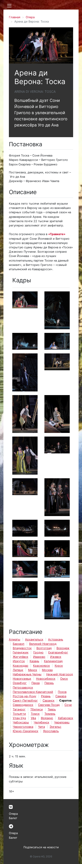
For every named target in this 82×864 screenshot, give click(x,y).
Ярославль (51, 731)
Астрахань (55, 639)
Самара (60, 696)
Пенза (35, 683)
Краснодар (20, 665)
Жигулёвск (20, 656)
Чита (41, 726)
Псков (62, 692)
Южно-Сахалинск (25, 731)
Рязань (46, 696)
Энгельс (55, 726)
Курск (59, 665)
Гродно (38, 652)
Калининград (53, 661)
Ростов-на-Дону (24, 696)
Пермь (49, 683)
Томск (35, 713)
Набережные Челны (27, 674)
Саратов (65, 700)
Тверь (52, 709)
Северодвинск (23, 705)
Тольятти (19, 713)
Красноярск (41, 665)
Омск (64, 678)
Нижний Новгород (59, 674)
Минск (32, 670)
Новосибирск (45, 678)
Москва (47, 670)
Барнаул (18, 643)
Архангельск (34, 639)
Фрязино (47, 718)
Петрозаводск (23, 687)
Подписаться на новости (41, 847)
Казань (34, 661)
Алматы (14, 639)
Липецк (18, 670)
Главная (14, 17)
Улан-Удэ (19, 718)
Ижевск (55, 656)
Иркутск (19, 661)
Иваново (39, 656)
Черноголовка (23, 726)
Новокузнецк (22, 678)
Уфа (33, 718)
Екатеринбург (58, 652)
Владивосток (22, 648)
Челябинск (41, 722)
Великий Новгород (42, 643)
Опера (30, 17)
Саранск (48, 700)
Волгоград (44, 648)
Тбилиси (36, 709)
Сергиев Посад (49, 705)
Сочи (68, 705)
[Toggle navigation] (9, 6)
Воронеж (62, 648)
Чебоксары (21, 722)
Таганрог (19, 709)
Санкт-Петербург (25, 700)
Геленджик (20, 652)
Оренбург (20, 683)
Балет (13, 818)
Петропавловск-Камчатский (33, 692)
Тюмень (49, 713)
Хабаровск (65, 718)
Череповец (61, 722)
